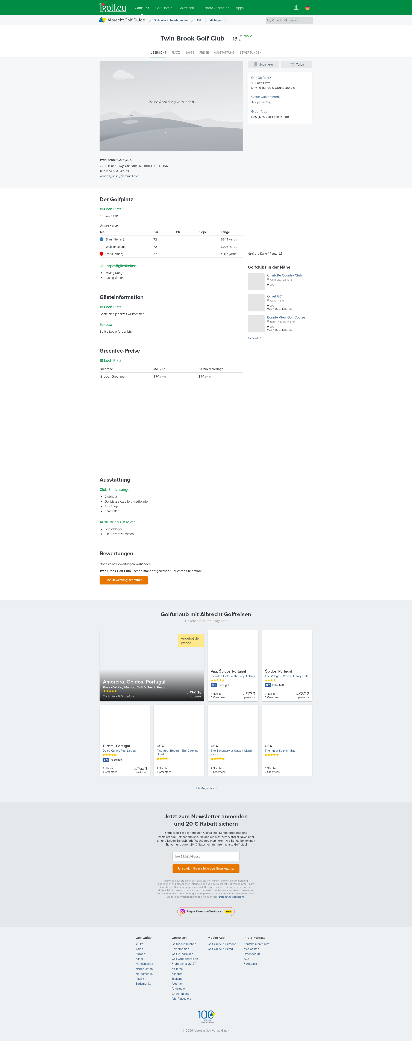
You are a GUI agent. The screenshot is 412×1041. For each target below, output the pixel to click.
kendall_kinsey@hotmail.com (119, 176)
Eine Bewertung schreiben (124, 580)
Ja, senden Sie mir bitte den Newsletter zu (206, 868)
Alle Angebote (204, 788)
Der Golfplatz (261, 77)
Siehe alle (253, 338)
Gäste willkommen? (265, 96)
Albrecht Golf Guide (126, 19)
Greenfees (259, 111)
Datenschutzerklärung (232, 896)
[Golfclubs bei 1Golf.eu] (112, 7)
